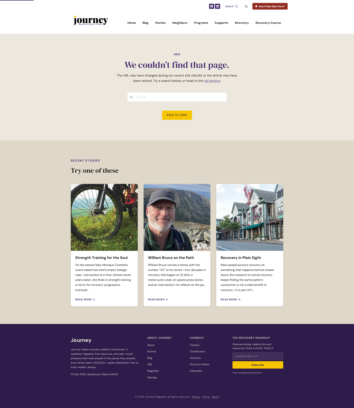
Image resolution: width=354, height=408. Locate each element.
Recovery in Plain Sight (241, 257)
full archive (212, 81)
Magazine (153, 370)
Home (131, 23)
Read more (85, 299)
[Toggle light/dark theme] (246, 6)
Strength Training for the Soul (101, 257)
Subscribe (196, 370)
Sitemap (152, 377)
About (151, 345)
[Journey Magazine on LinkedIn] (217, 6)
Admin (215, 396)
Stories (160, 23)
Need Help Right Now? (272, 6)
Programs (201, 23)
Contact (194, 345)
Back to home (177, 115)
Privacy (196, 396)
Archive (151, 351)
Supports (221, 23)
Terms (206, 396)
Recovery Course (268, 23)
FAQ (149, 364)
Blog (146, 23)
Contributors (197, 351)
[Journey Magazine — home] (90, 23)
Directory (242, 23)
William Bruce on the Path (171, 257)
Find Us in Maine (199, 364)
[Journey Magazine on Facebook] (211, 6)
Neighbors (180, 23)
